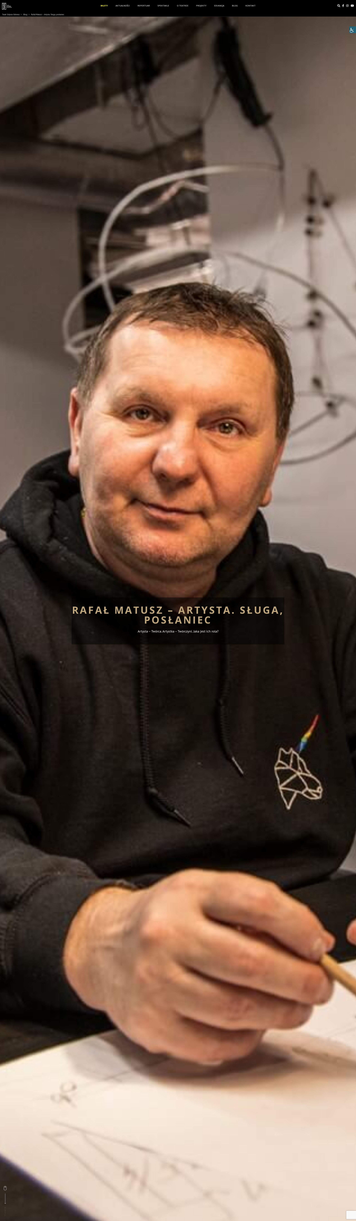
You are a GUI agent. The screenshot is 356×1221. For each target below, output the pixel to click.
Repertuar (144, 5)
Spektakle (163, 5)
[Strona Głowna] (27, 6)
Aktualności (123, 5)
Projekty (201, 5)
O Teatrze (182, 5)
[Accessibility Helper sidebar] (352, 29)
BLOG (235, 5)
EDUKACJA (219, 5)
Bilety (104, 5)
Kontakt (250, 5)
